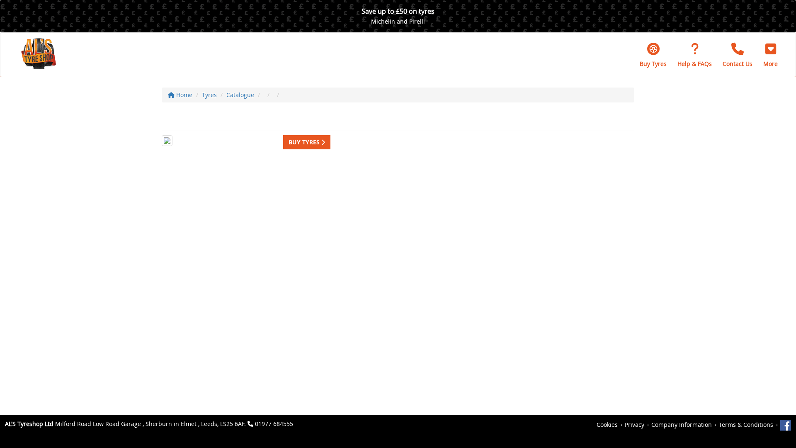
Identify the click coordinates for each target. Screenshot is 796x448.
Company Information (681, 425)
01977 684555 (274, 424)
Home (183, 95)
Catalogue (240, 95)
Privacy (634, 425)
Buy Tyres (305, 142)
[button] (770, 54)
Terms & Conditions (746, 425)
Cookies (607, 425)
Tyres (209, 95)
